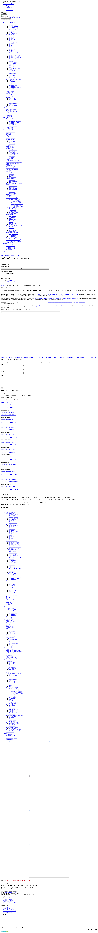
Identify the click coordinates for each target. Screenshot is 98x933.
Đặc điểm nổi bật (10, 280)
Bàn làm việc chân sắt (13, 29)
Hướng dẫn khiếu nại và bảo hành (10, 902)
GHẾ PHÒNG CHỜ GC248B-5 (9, 467)
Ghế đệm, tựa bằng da (13, 41)
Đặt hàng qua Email (11, 281)
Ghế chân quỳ (11, 40)
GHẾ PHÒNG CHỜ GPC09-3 (9, 452)
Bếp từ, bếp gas (12, 156)
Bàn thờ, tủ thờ (9, 130)
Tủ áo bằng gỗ (12, 78)
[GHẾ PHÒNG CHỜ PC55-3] (7, 419)
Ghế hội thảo (11, 46)
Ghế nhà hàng (11, 228)
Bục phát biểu (9, 115)
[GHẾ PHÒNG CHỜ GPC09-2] (8, 457)
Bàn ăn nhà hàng (12, 226)
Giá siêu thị (11, 196)
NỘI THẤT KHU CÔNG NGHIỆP (13, 240)
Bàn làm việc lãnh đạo (13, 26)
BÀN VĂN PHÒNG (10, 23)
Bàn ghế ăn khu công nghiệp (15, 241)
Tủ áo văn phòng (12, 75)
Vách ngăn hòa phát (13, 85)
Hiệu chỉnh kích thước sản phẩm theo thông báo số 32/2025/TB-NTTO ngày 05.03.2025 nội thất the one (56, 294)
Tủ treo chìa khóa (12, 70)
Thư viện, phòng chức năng (12, 166)
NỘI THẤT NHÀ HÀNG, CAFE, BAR (14, 225)
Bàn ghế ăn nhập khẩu (13, 211)
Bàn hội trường (9, 112)
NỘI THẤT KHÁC (7, 170)
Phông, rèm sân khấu (10, 116)
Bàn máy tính (11, 31)
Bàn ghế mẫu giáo (10, 159)
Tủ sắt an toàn (11, 69)
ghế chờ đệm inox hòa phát (53, 357)
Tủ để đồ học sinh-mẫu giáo (12, 169)
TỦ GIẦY (11, 72)
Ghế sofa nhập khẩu (13, 207)
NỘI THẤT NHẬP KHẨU (12, 198)
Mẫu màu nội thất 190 (10, 246)
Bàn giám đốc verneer (13, 25)
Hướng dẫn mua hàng (7, 899)
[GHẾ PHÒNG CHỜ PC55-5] (7, 404)
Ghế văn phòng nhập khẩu (11, 51)
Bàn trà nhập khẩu (12, 208)
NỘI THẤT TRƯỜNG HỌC (9, 158)
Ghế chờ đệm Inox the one (78, 357)
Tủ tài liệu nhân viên (13, 63)
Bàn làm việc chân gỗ (13, 28)
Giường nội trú (9, 165)
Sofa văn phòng (12, 94)
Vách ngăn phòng (9, 92)
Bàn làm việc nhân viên (13, 27)
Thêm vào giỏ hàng (24, 268)
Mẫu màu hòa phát (10, 244)
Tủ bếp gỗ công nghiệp (13, 153)
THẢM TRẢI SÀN (10, 242)
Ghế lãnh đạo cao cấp (13, 35)
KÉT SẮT (8, 97)
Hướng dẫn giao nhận (7, 901)
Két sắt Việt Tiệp (12, 99)
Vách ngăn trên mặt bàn (14, 88)
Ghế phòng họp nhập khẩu (14, 55)
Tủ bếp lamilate (12, 152)
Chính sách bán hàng (7, 907)
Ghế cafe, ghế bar (12, 230)
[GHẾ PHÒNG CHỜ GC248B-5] (8, 464)
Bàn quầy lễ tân (12, 81)
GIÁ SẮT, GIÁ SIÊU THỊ (11, 194)
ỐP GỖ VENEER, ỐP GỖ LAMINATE (14, 183)
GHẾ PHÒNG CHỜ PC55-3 (8, 422)
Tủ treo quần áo (12, 236)
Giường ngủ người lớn (10, 138)
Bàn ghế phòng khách (10, 132)
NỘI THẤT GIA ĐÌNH (8, 129)
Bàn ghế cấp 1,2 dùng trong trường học (14, 162)
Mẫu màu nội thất (9, 10)
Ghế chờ (10, 357)
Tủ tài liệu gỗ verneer (13, 64)
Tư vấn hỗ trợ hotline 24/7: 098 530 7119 (18, 880)
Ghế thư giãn (8, 133)
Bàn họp (10, 32)
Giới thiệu (8, 5)
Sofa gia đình (11, 174)
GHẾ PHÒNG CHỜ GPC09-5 (9, 437)
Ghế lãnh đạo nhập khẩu (14, 52)
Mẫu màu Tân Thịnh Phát (11, 248)
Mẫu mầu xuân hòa (10, 249)
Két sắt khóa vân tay (13, 105)
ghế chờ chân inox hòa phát (41, 357)
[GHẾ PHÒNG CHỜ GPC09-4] (8, 442)
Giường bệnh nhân (12, 216)
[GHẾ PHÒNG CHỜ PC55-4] (7, 412)
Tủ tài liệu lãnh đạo (13, 62)
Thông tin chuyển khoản (8, 282)
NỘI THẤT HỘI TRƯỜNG (9, 108)
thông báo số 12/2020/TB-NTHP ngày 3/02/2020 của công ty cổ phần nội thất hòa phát (66, 302)
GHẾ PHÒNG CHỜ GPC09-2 (9, 459)
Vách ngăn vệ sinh (10, 128)
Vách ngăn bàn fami (13, 86)
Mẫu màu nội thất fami (10, 247)
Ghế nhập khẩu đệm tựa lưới (15, 57)
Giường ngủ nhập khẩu (13, 212)
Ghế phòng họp (12, 39)
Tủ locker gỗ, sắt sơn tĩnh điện (15, 68)
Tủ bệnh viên (11, 220)
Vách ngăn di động (10, 91)
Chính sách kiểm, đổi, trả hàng (9, 909)
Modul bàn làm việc (13, 33)
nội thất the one (62, 357)
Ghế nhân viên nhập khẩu (14, 53)
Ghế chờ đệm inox (16, 357)
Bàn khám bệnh (12, 217)
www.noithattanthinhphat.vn (10, 892)
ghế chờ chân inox (24, 357)
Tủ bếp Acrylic (12, 151)
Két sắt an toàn (12, 102)
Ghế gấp (10, 45)
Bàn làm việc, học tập (10, 146)
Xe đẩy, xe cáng (12, 218)
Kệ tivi (7, 135)
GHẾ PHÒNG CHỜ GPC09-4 (9, 444)
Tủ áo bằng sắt (12, 76)
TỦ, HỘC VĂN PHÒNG (11, 60)
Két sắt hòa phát (12, 98)
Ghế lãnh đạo (11, 37)
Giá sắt (7, 106)
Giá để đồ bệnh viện (13, 223)
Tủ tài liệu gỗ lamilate (13, 66)
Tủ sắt (10, 67)
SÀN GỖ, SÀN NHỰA (11, 178)
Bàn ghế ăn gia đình (10, 136)
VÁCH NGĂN (6, 117)
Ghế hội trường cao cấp (11, 109)
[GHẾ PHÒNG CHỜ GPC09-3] (8, 449)
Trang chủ (3, 251)
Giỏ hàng (3, 17)
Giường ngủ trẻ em (10, 139)
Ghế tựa (10, 47)
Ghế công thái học (12, 50)
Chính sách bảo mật (7, 912)
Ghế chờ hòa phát (31, 357)
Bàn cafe (10, 229)
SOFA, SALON (9, 93)
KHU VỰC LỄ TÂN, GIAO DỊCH (13, 79)
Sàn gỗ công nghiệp (13, 181)
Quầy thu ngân (12, 231)
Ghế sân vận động (12, 238)
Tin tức (7, 6)
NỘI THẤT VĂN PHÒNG (9, 22)
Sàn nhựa (11, 182)
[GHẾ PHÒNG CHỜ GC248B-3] (8, 479)
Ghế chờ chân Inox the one (90, 357)
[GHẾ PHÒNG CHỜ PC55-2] (7, 427)
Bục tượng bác (9, 114)
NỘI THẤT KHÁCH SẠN (12, 232)
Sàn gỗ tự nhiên (12, 180)
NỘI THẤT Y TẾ (10, 214)
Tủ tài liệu (11, 61)
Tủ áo (7, 74)
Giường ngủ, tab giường (14, 234)
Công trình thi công (10, 7)
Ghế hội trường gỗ (10, 110)
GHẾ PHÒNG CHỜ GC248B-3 (9, 482)
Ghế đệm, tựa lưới (12, 43)
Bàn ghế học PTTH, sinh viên (12, 163)
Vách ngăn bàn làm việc (11, 84)
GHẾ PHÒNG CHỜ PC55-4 (8, 415)
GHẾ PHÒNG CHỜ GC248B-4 (9, 474)
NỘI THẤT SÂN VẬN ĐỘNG (13, 237)
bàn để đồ (11, 222)
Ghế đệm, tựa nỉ (12, 44)
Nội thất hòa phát (4, 357)
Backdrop (11, 80)
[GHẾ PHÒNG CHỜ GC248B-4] (8, 471)
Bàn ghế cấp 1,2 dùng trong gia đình (13, 160)
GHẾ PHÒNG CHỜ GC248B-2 (9, 489)
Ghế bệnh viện (12, 224)
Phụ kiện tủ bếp (12, 154)
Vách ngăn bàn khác (13, 90)
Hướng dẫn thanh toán (8, 900)
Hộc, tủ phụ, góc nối (13, 73)
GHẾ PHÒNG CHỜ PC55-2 (8, 430)
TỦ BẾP (8, 148)
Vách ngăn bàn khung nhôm (15, 87)
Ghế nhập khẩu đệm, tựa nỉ (14, 58)
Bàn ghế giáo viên (10, 164)
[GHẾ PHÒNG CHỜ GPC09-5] (8, 434)
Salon (10, 176)
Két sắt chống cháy (13, 100)
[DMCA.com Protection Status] (5, 932)
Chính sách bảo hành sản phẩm (9, 911)
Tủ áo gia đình (12, 141)
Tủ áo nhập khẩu (12, 213)
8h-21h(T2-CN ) (4, 12)
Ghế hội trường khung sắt (11, 111)
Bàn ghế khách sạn (13, 235)
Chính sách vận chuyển (8, 908)
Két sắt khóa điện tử (13, 103)
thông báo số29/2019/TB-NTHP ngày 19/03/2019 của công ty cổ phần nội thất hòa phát (52, 306)
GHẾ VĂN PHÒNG (10, 34)
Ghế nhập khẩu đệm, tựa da (14, 56)
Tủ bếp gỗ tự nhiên (13, 150)
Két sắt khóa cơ (12, 104)
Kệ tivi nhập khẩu (12, 210)
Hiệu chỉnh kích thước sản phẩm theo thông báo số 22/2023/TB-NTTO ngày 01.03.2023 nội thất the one (56, 298)
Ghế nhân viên (12, 38)
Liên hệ (7, 8)
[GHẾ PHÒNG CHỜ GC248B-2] (8, 486)
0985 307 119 (3, 13)
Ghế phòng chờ (12, 49)
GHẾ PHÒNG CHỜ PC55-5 (8, 407)
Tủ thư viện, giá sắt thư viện (12, 168)
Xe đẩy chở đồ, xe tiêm (13, 219)
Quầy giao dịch (12, 82)
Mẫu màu (5, 243)
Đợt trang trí (8, 134)
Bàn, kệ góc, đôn (12, 96)
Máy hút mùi (11, 157)
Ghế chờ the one (69, 357)
